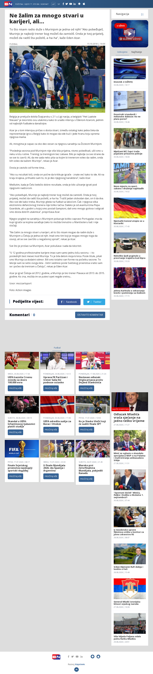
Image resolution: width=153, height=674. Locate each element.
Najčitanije (136, 51)
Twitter (97, 301)
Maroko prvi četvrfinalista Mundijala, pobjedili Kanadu (91, 469)
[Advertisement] (35, 334)
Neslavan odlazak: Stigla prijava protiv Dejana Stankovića (91, 380)
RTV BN (36, 4)
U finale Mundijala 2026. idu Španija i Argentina (54, 468)
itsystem (80, 664)
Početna (19, 4)
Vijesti (27, 4)
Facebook (71, 301)
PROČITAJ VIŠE (15, 388)
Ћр (59, 4)
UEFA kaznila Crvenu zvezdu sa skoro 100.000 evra (20, 380)
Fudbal (57, 347)
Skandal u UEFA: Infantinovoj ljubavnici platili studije (21, 424)
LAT (53, 4)
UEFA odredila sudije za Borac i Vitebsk (57, 423)
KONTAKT (45, 4)
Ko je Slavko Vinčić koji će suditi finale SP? (92, 423)
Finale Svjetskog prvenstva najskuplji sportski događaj (20, 468)
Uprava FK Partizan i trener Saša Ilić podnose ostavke (55, 380)
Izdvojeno (122, 51)
